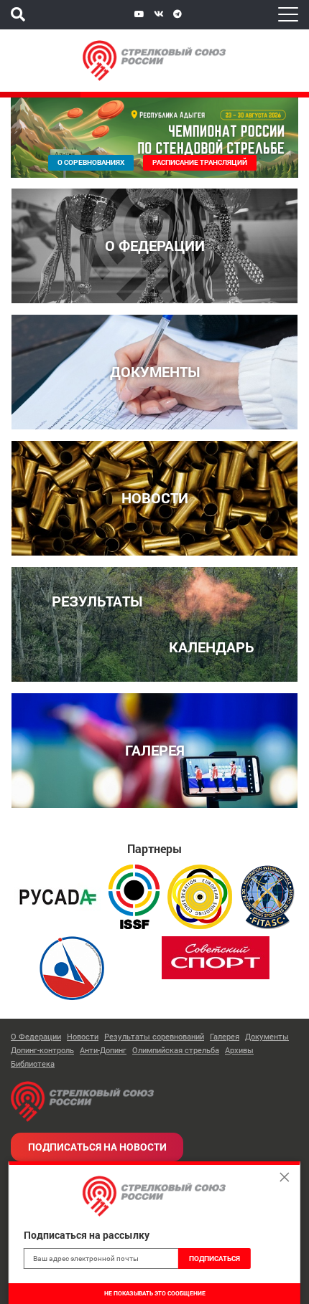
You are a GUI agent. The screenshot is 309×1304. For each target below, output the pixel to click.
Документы (267, 1036)
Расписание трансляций (199, 162)
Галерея (224, 1036)
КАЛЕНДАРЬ (211, 647)
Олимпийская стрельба (175, 1049)
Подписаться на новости (97, 1146)
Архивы (239, 1049)
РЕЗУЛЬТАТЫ (97, 601)
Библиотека (33, 1063)
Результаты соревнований (154, 1036)
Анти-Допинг (103, 1049)
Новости (82, 1036)
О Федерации (36, 1036)
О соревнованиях (90, 162)
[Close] (284, 1177)
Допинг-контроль (42, 1049)
